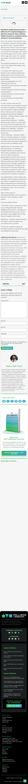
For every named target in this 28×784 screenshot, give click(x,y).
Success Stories (7, 731)
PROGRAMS (6, 736)
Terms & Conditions (18, 781)
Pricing (4, 732)
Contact (4, 771)
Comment (5, 300)
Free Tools (5, 749)
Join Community (7, 728)
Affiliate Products (7, 759)
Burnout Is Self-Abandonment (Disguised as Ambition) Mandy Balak (14, 677)
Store (3, 750)
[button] (26, 2)
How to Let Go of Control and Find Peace (13, 669)
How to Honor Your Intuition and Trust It (12, 652)
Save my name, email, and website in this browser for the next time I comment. (14, 343)
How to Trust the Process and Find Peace (13, 660)
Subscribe (5, 722)
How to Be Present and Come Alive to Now (14, 664)
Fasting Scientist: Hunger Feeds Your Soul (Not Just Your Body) (14, 686)
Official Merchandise (8, 761)
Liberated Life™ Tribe (8, 738)
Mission (4, 768)
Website (4, 333)
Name (3, 321)
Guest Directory (7, 720)
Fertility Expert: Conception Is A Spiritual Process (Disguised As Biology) (12, 695)
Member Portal (6, 729)
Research (5, 753)
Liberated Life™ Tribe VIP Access (12, 741)
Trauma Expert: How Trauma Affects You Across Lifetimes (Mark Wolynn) (13, 682)
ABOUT (5, 765)
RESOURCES (7, 747)
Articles (4, 752)
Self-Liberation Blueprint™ (10, 740)
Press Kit (4, 770)
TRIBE (4, 726)
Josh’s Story (5, 767)
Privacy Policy (8, 781)
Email (3, 327)
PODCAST (6, 715)
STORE (4, 757)
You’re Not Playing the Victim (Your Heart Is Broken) (13, 690)
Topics (4, 719)
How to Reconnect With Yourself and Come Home (14, 656)
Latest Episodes (7, 717)
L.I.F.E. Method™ (7, 743)
